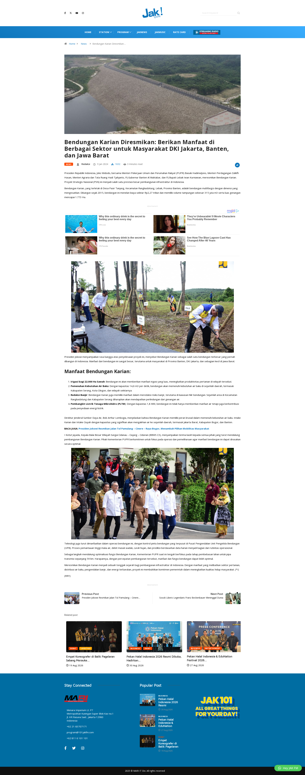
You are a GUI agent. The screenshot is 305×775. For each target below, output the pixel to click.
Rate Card (179, 32)
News (84, 43)
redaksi (85, 164)
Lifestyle (83, 648)
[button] (288, 768)
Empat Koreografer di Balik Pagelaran (168, 743)
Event (71, 648)
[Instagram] (83, 13)
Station (104, 32)
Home (88, 32)
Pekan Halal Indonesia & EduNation (166, 723)
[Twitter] (71, 13)
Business (133, 648)
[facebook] (65, 13)
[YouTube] (77, 13)
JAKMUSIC (160, 32)
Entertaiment (210, 648)
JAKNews (142, 32)
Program (123, 32)
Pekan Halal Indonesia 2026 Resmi (168, 702)
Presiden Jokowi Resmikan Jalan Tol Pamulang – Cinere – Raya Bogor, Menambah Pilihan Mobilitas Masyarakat (144, 428)
